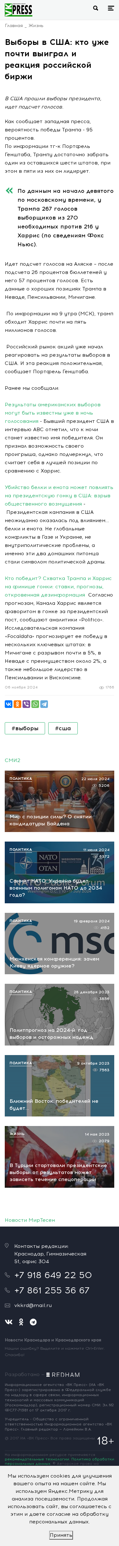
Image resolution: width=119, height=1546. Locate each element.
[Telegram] (44, 704)
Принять (61, 1535)
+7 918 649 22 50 (53, 1275)
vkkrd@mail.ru (33, 1305)
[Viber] (26, 704)
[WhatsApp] (35, 704)
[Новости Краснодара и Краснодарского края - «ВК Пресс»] (18, 10)
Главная (14, 25)
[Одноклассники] (17, 704)
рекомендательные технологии (37, 1459)
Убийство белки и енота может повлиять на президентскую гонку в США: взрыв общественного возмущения (59, 495)
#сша (63, 728)
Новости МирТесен (30, 1220)
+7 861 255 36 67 (51, 1290)
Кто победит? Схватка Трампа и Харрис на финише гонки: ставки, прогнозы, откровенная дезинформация (58, 586)
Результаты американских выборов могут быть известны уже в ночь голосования (53, 413)
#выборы (24, 728)
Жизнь (36, 25)
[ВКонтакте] (8, 704)
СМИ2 (12, 760)
